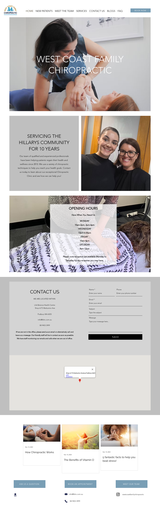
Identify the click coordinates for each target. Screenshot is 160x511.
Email (91, 299)
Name (91, 289)
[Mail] (66, 494)
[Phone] (66, 501)
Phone (119, 289)
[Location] (15, 495)
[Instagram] (118, 494)
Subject (92, 309)
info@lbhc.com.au (45, 320)
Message (92, 318)
